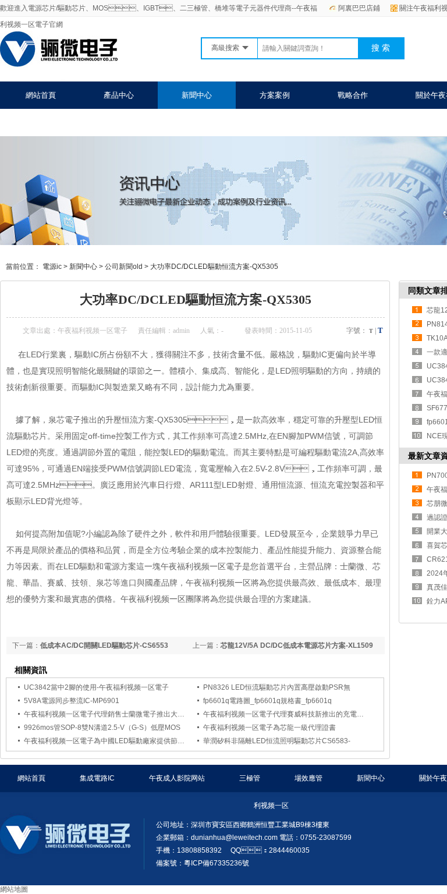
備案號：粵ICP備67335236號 (202, 863)
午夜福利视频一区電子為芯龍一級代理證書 (269, 727)
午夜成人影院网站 (177, 778)
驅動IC (315, 354)
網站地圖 (14, 889)
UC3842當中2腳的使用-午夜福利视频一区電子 (96, 687)
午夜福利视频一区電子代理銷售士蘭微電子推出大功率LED (114, 714)
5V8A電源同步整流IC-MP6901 (71, 701)
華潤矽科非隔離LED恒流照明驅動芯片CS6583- (276, 741)
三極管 (249, 778)
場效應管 (308, 778)
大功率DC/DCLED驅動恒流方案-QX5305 (214, 266)
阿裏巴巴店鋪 (359, 8)
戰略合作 (353, 95)
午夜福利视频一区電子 (92, 331)
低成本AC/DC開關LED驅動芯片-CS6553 (104, 645)
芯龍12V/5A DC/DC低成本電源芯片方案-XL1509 (297, 645)
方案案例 (275, 95)
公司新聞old (124, 266)
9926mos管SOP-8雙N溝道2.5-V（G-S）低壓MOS (102, 727)
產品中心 (119, 95)
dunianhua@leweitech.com (234, 837)
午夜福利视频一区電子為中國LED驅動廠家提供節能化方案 (114, 741)
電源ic (52, 266)
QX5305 (172, 419)
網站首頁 (41, 95)
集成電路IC (97, 778)
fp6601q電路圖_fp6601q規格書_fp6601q (267, 701)
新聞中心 (197, 95)
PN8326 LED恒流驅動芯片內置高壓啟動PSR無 (276, 687)
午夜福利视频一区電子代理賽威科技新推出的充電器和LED (294, 714)
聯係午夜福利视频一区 (63, 122)
